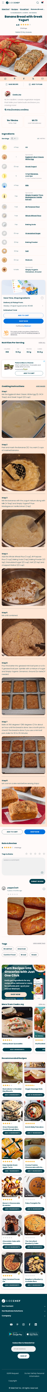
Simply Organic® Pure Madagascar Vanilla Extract (34, 197)
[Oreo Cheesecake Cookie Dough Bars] (12, 1118)
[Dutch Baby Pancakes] (34, 1118)
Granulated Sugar (33, 233)
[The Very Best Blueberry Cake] (34, 1232)
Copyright (12, 1381)
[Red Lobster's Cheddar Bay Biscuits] (12, 1080)
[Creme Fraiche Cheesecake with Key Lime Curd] (34, 1156)
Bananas (34, 174)
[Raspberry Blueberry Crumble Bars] (34, 1270)
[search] (37, 2)
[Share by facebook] (24, 79)
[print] (5, 79)
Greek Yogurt (31, 166)
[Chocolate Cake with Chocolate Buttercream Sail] (12, 1232)
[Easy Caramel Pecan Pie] (12, 1270)
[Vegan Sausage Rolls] (34, 1080)
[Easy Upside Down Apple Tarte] (12, 1156)
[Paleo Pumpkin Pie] (34, 1194)
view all (42, 1004)
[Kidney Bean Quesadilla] (17, 1030)
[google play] (15, 1334)
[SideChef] (11, 1302)
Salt (27, 251)
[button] (3, 2)
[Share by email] (42, 79)
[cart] (42, 2)
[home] (13, 2)
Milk (27, 185)
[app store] (32, 1334)
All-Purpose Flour (32, 207)
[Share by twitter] (33, 79)
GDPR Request (13, 1373)
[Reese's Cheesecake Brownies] (12, 1194)
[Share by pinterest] (14, 79)
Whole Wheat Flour (33, 216)
